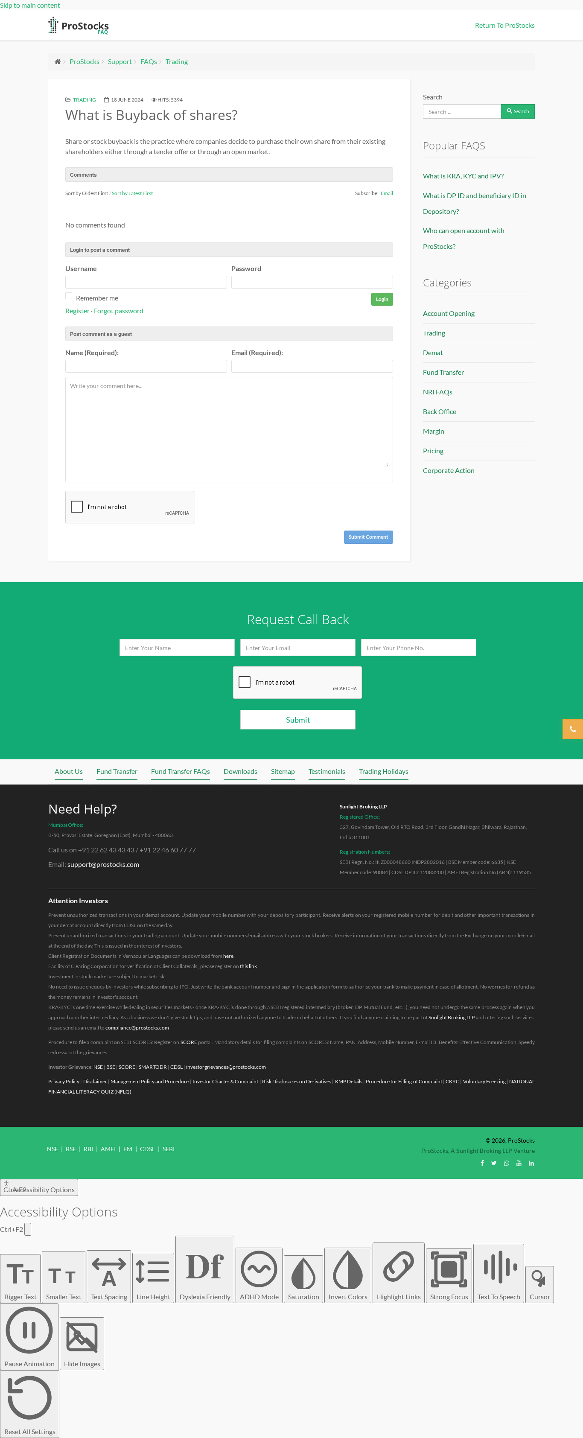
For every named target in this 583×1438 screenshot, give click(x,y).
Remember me (97, 298)
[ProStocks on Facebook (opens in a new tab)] (482, 1163)
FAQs (148, 61)
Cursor (540, 1296)
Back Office (439, 411)
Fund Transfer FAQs (180, 771)
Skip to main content (30, 5)
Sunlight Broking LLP (363, 806)
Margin (433, 431)
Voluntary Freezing (484, 1081)
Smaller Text (64, 1282)
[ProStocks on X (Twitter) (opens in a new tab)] (494, 1163)
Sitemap (283, 771)
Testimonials (327, 771)
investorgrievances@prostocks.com (226, 1067)
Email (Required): (257, 352)
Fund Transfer (443, 372)
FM (127, 1148)
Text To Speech (499, 1296)
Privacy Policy (63, 1081)
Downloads (240, 771)
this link (248, 966)
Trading (177, 61)
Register (77, 310)
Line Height (153, 1296)
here (228, 956)
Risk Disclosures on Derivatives (297, 1081)
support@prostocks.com (103, 864)
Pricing (433, 450)
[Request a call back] (573, 729)
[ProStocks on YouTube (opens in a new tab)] (519, 1163)
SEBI (169, 1148)
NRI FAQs (437, 392)
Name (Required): (92, 352)
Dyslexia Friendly (205, 1270)
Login (382, 299)
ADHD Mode (259, 1296)
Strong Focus (449, 1296)
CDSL (176, 1067)
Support (120, 61)
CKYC (452, 1081)
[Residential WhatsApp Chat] (506, 1163)
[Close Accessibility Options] (27, 1229)
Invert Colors (348, 1296)
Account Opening (449, 313)
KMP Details (348, 1081)
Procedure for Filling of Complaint (404, 1081)
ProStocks (84, 61)
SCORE (189, 1042)
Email (387, 193)
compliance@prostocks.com (137, 1027)
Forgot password (118, 310)
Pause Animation (29, 1363)
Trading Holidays (383, 771)
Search (433, 97)
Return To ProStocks (505, 25)
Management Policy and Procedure (150, 1081)
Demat (433, 352)
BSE (110, 1067)
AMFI (108, 1148)
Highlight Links (399, 1296)
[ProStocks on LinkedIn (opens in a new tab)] (531, 1163)
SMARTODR (153, 1067)
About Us (69, 771)
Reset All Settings (29, 1431)
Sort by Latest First (132, 193)
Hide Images (82, 1363)
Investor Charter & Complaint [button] (225, 1081)
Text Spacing (109, 1283)
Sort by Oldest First (86, 193)
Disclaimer (95, 1081)
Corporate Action (449, 470)
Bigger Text (20, 1279)
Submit (298, 719)
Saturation (303, 1296)
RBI (88, 1148)
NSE (98, 1067)
